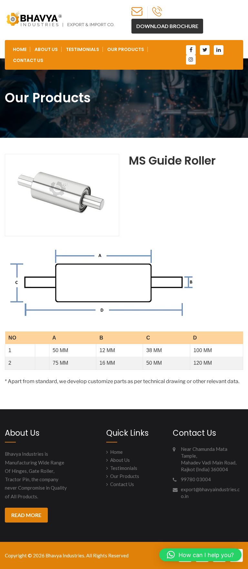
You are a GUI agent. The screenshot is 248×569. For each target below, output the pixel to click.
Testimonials (82, 49)
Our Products (125, 49)
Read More (26, 515)
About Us (46, 49)
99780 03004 (196, 479)
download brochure (167, 26)
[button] (200, 554)
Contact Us (28, 60)
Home (19, 49)
